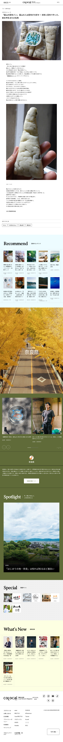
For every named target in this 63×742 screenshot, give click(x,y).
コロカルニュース (6, 12)
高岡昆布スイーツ (11, 76)
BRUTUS (17, 713)
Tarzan (27, 716)
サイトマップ (7, 727)
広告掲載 (6, 716)
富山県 (22, 225)
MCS (26, 725)
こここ (27, 722)
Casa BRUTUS (18, 716)
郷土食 (29, 225)
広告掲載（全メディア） (19, 733)
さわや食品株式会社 (11, 211)
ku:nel (27, 719)
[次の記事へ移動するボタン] (8, 447)
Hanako (17, 725)
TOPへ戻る (53, 732)
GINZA (16, 722)
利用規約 (6, 724)
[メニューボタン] (58, 2)
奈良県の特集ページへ (31, 481)
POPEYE (27, 710)
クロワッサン (18, 719)
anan (16, 710)
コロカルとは (7, 710)
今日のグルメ (13, 225)
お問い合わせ (7, 713)
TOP (3, 8)
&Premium (28, 713)
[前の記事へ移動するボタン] (4, 447)
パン (5, 225)
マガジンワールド (8, 733)
